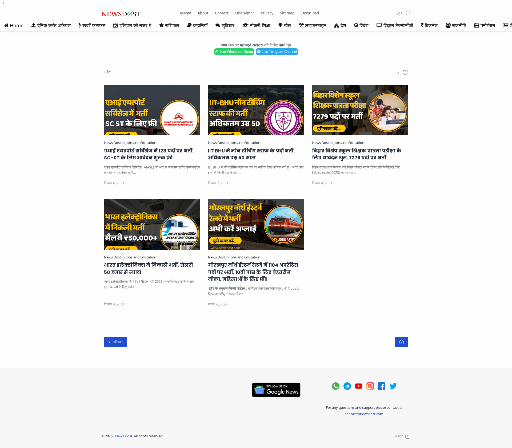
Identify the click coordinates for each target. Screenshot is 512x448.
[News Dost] (113, 142)
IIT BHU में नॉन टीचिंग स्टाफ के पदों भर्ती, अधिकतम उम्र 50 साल (251, 154)
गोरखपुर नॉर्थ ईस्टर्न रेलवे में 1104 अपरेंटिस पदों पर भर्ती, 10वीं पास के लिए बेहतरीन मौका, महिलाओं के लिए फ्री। (253, 272)
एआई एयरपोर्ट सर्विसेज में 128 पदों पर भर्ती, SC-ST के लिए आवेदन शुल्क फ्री (149, 154)
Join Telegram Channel (279, 52)
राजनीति (459, 25)
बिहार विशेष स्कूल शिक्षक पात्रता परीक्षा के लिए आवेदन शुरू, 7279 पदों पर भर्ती (356, 154)
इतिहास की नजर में (135, 25)
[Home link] (401, 342)
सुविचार (228, 25)
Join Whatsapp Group (235, 52)
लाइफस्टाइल (315, 25)
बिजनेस (431, 25)
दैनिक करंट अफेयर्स (54, 25)
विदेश (364, 25)
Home (16, 25)
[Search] (408, 13)
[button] (399, 13)
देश (343, 25)
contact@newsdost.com (364, 413)
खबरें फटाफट (93, 25)
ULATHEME (198, 436)
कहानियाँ (200, 25)
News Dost (123, 436)
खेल (287, 25)
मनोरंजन (488, 25)
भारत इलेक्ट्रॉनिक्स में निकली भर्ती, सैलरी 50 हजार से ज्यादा (148, 268)
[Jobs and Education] (141, 142)
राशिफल (172, 25)
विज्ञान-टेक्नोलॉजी (398, 25)
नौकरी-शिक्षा (260, 25)
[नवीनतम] (115, 342)
